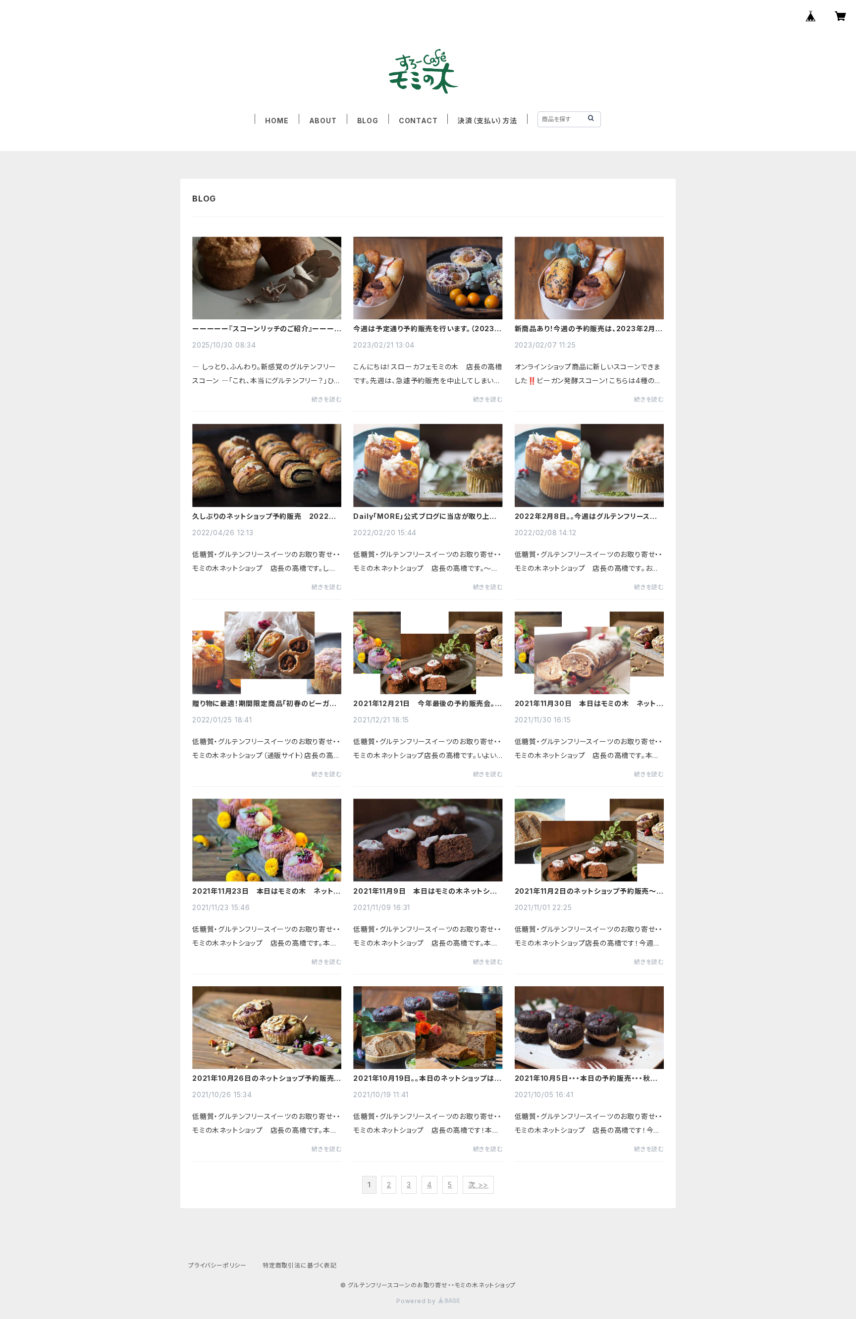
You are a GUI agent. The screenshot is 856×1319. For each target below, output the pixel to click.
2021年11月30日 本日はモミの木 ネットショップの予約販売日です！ (589, 703)
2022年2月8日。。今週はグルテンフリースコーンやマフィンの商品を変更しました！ (586, 516)
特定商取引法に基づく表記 (300, 1265)
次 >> (478, 1184)
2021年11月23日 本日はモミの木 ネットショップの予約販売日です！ (266, 891)
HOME (276, 120)
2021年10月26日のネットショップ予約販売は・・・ (263, 1078)
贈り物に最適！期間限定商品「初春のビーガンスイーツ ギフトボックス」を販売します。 (264, 703)
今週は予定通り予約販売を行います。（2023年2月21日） (427, 328)
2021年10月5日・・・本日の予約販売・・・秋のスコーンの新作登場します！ (586, 1078)
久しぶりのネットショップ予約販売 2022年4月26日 (264, 516)
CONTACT (418, 120)
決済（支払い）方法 (487, 120)
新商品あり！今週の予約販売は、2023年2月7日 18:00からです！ (587, 328)
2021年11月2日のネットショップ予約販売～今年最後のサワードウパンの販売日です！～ (589, 891)
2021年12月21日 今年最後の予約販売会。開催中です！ (427, 703)
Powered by (417, 1301)
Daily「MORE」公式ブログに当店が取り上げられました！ (424, 516)
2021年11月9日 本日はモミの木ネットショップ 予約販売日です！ (427, 891)
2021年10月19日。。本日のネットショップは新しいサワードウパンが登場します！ (427, 1078)
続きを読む (326, 399)
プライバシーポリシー (217, 1265)
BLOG (367, 120)
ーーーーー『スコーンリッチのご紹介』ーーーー (263, 328)
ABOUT (323, 120)
